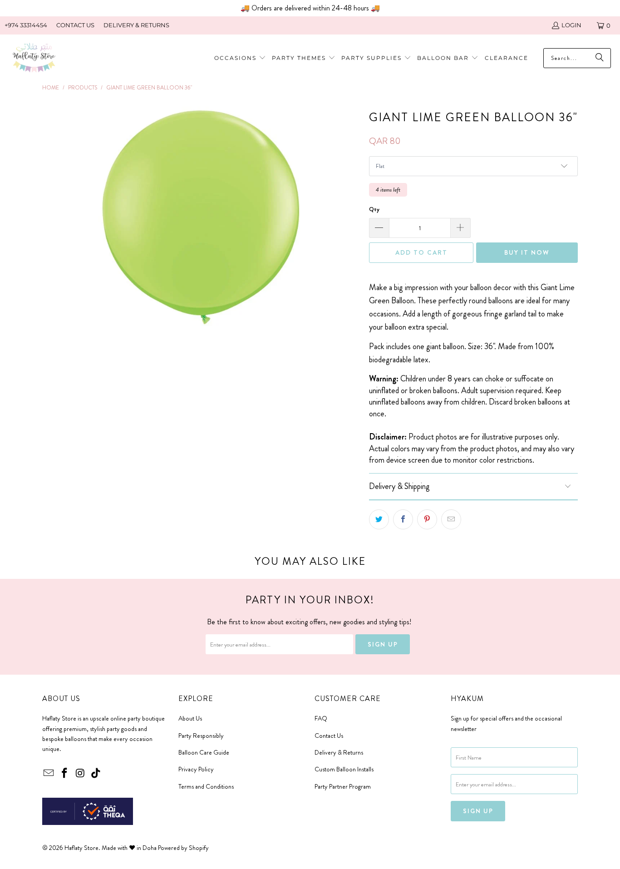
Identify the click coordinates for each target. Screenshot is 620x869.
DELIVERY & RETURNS (136, 25)
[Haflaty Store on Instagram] (80, 774)
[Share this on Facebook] (403, 519)
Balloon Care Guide (203, 752)
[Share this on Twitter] (379, 519)
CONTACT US (75, 25)
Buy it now (527, 252)
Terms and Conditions (206, 786)
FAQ (321, 718)
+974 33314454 (26, 25)
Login (571, 25)
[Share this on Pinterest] (427, 519)
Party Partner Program (343, 786)
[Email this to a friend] (451, 519)
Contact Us (329, 735)
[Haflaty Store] (34, 58)
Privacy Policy (196, 769)
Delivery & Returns (339, 752)
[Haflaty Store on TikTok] (96, 774)
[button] (303, 58)
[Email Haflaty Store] (49, 774)
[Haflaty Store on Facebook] (65, 774)
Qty (374, 209)
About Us (190, 718)
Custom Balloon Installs (344, 769)
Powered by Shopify (183, 847)
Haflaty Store (81, 847)
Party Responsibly (201, 735)
